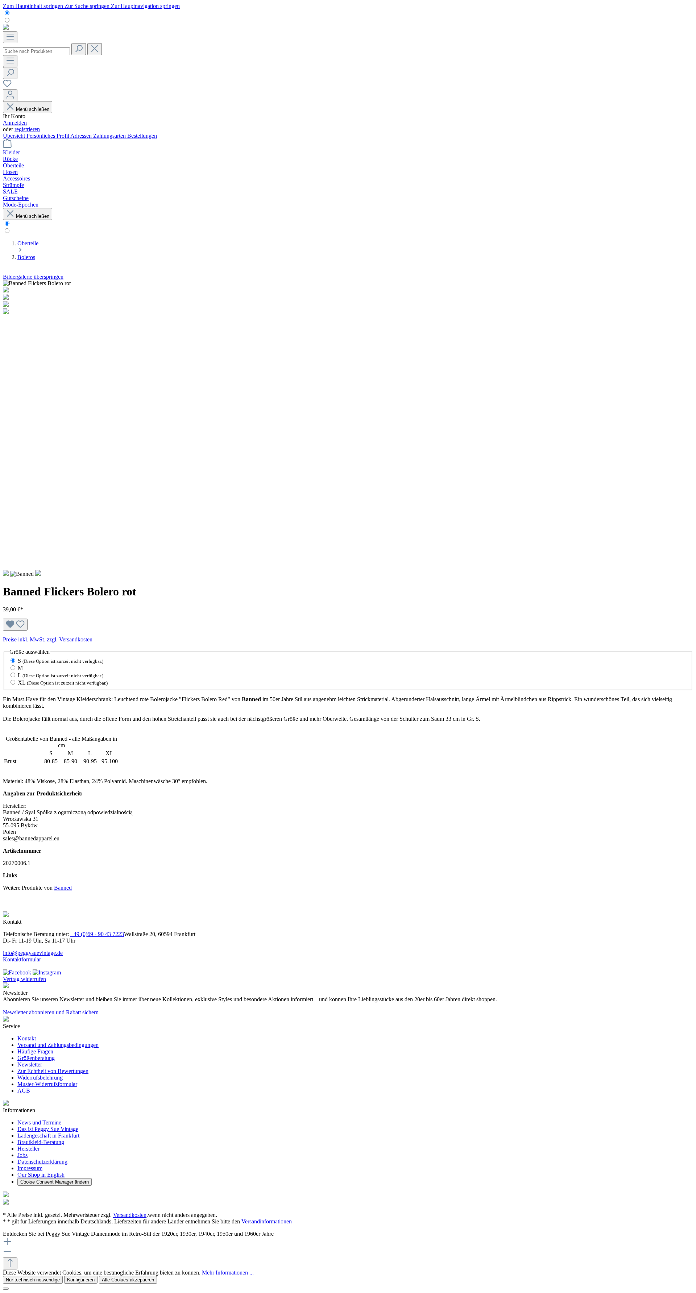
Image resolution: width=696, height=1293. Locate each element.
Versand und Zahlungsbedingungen (58, 1045)
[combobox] (36, 51)
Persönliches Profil (48, 136)
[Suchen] (78, 49)
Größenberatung (36, 1058)
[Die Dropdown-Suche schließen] (94, 49)
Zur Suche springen (88, 6)
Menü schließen (32, 109)
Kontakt (26, 1038)
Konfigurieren (81, 1279)
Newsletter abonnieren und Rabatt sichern (51, 1012)
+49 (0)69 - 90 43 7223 (97, 934)
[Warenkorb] (7, 146)
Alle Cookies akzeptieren (128, 1279)
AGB (23, 1091)
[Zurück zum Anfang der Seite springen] (10, 1263)
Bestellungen (142, 136)
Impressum (29, 1168)
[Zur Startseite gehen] (6, 28)
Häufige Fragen (35, 1051)
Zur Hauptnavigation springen (145, 6)
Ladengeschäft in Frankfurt (48, 1135)
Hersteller (28, 1149)
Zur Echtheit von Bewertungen (52, 1071)
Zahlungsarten (110, 136)
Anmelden (15, 123)
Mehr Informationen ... (228, 1272)
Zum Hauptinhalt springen (34, 6)
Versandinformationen (266, 1221)
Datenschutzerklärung (42, 1162)
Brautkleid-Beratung (40, 1142)
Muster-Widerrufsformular (47, 1084)
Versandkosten (129, 1215)
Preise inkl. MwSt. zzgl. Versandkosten (47, 639)
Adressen (81, 136)
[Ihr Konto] (10, 95)
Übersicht (14, 136)
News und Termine (39, 1122)
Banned (63, 888)
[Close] (6, 1289)
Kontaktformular (22, 959)
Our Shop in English (41, 1175)
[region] (348, 425)
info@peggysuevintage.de (33, 953)
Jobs (22, 1155)
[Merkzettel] (7, 86)
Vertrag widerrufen (24, 979)
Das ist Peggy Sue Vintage (47, 1129)
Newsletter (29, 1064)
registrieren (27, 129)
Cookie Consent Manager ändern (54, 1182)
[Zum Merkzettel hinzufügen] (15, 625)
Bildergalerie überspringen (33, 277)
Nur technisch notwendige (33, 1279)
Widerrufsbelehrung (40, 1077)
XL (63, 682)
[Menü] (10, 37)
